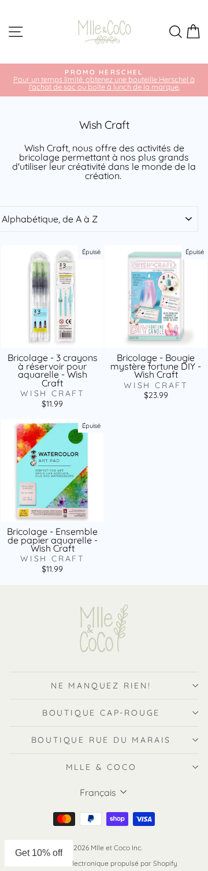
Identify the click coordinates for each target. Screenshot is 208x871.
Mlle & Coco (101, 767)
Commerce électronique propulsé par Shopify (104, 863)
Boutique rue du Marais (101, 740)
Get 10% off (38, 853)
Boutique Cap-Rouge (101, 713)
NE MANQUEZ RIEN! (101, 685)
